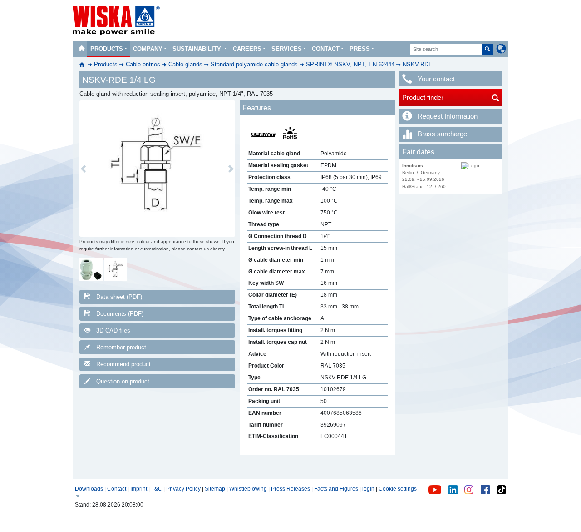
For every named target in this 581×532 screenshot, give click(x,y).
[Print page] (77, 497)
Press (360, 48)
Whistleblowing (248, 489)
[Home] (81, 49)
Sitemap (215, 489)
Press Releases (290, 489)
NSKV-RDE (418, 64)
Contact (326, 48)
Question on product (122, 381)
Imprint (138, 489)
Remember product (121, 347)
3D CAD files (113, 330)
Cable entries (143, 64)
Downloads (89, 489)
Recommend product (123, 364)
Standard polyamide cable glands (254, 64)
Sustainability (197, 48)
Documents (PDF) (119, 313)
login (368, 489)
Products (106, 48)
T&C (156, 489)
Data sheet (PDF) (119, 296)
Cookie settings (398, 489)
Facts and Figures (336, 489)
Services (286, 48)
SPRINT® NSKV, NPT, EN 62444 (350, 64)
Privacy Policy (183, 489)
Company (147, 48)
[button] (83, 168)
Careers (247, 48)
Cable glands (185, 64)
